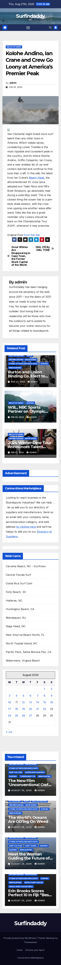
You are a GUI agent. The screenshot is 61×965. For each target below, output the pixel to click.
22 (44, 709)
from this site (32, 235)
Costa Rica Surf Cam (19, 583)
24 (9, 715)
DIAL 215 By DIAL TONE (43, 249)
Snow (29, 356)
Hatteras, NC (14, 600)
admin (13, 82)
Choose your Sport (34, 950)
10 (9, 702)
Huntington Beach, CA (20, 609)
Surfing (44, 364)
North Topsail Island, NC (21, 643)
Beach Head (36, 177)
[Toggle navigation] (28, 27)
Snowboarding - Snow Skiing (22, 360)
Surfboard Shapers (34, 772)
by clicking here (26, 526)
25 (16, 715)
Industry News (14, 47)
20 (30, 709)
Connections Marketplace (30, 957)
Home (20, 950)
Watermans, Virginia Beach (23, 660)
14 (37, 702)
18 (16, 709)
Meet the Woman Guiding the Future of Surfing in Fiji (29, 858)
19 (23, 709)
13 (30, 702)
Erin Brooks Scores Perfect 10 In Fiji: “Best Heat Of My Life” (29, 894)
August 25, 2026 (21, 900)
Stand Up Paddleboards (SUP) (23, 364)
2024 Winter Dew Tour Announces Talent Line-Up (29, 446)
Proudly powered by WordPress (20, 938)
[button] (50, 27)
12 (23, 702)
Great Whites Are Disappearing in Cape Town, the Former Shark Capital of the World (20, 256)
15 (44, 702)
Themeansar (30, 942)
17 (9, 709)
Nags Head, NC (16, 626)
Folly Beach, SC (16, 592)
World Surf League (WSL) (21, 887)
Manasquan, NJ (16, 617)
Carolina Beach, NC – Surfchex (26, 566)
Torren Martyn (27, 776)
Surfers (44, 846)
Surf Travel (31, 846)
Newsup (50, 938)
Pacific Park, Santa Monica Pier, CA (28, 652)
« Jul (9, 731)
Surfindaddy (30, 16)
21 (37, 709)
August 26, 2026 (21, 790)
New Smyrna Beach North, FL (25, 634)
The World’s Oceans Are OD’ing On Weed (28, 819)
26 (23, 715)
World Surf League (34, 882)
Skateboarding (16, 356)
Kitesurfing (15, 801)
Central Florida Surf (18, 574)
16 (51, 702)
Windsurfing (15, 368)
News (26, 801)
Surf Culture (15, 772)
